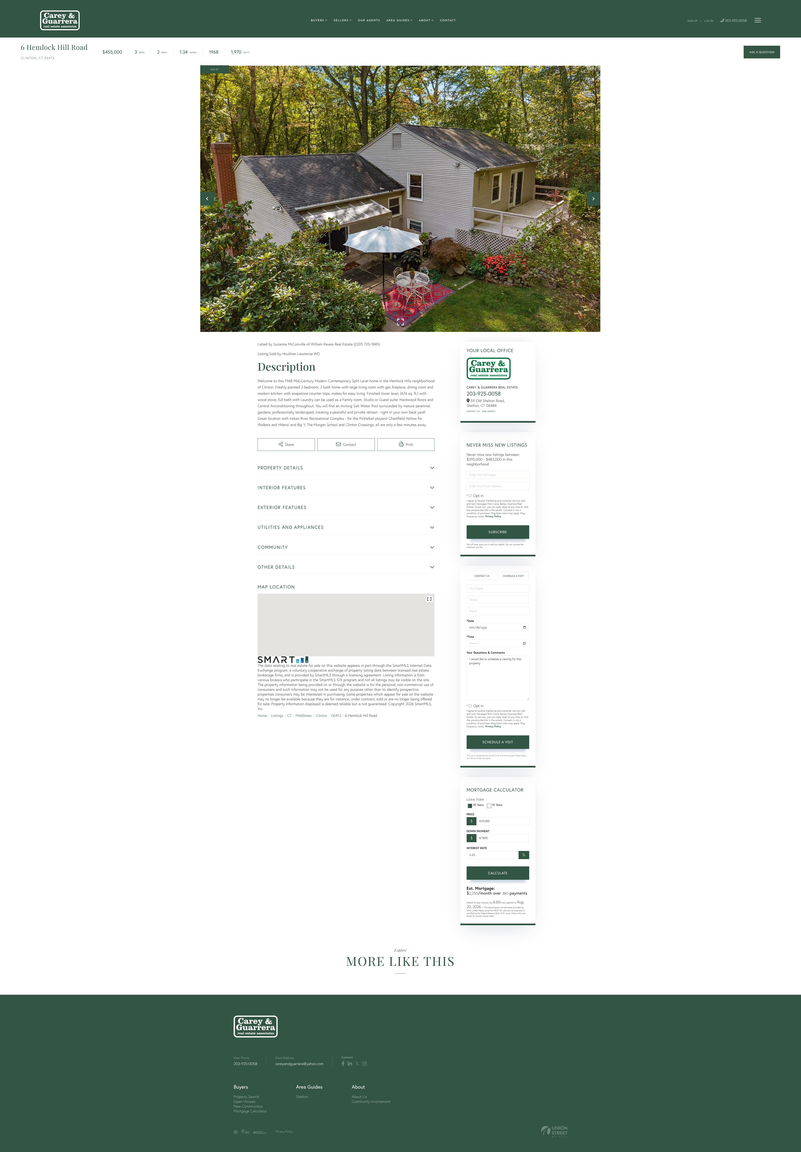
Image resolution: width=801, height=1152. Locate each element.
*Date (470, 621)
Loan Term (475, 800)
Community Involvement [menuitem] (371, 1101)
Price (470, 814)
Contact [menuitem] (448, 20)
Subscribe (498, 532)
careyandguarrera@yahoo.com (299, 1063)
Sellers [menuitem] (341, 20)
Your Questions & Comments (486, 652)
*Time (470, 637)
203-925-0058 (735, 21)
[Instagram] (364, 1064)
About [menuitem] (424, 20)
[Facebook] (343, 1064)
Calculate (498, 873)
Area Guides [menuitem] (397, 20)
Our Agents (488, 411)
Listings (277, 715)
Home (262, 715)
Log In (708, 21)
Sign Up (692, 21)
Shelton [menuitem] (302, 1096)
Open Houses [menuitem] (244, 1101)
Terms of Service (477, 758)
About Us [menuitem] (359, 1096)
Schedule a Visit (513, 576)
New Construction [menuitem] (248, 1106)
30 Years (478, 805)
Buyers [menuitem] (317, 20)
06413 (336, 715)
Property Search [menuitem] (246, 1096)
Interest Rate (477, 848)
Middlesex (304, 715)
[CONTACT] (762, 52)
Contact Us (473, 411)
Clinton (321, 715)
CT (289, 715)
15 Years (497, 805)
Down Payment (478, 831)
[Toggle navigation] (758, 20)
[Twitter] (357, 1064)
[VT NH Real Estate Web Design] (554, 1131)
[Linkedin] (350, 1064)
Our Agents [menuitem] (369, 20)
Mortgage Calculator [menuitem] (250, 1111)
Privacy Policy (493, 516)
